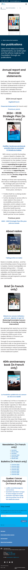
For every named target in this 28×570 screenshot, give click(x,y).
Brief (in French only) (14, 287)
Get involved (4, 538)
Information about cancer (7, 535)
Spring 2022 (14, 457)
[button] (26, 4)
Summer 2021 (15, 469)
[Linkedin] (12, 562)
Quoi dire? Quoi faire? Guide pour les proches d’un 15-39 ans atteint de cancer (14, 497)
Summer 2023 (15, 466)
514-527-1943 (12, 554)
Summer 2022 (15, 455)
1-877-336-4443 (11, 553)
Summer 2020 (15, 471)
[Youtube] (9, 562)
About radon (14, 231)
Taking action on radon (14, 258)
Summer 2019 (15, 473)
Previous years (14, 109)
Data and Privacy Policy (10, 525)
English (11, 102)
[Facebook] (5, 562)
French (17, 102)
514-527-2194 (9, 552)
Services (3, 531)
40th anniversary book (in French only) (14, 365)
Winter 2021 (14, 458)
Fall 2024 (14, 450)
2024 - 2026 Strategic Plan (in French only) (14, 116)
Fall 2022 (14, 453)
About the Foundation (10, 8)
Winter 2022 (14, 452)
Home (1, 8)
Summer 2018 (15, 474)
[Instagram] (7, 562)
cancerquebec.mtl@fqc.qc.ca (13, 557)
